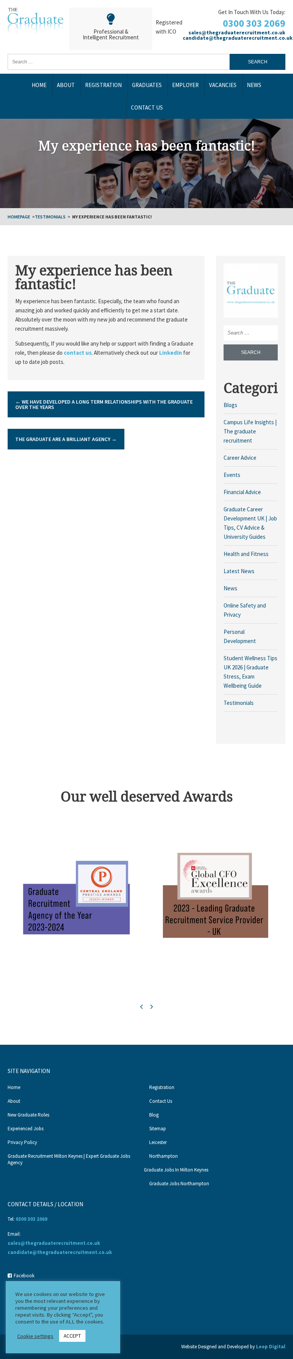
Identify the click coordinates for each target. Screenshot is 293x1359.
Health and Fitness (246, 553)
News (254, 85)
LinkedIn (170, 352)
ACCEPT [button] (72, 1336)
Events (232, 474)
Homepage (19, 217)
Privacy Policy (22, 1142)
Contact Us (147, 107)
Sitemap (157, 1128)
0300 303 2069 (254, 23)
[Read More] (251, 290)
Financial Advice (242, 492)
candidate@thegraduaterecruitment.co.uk (238, 37)
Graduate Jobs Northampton (179, 1183)
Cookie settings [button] (35, 1336)
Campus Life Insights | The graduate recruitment (250, 431)
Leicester (158, 1142)
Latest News (239, 571)
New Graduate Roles (28, 1115)
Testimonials (50, 217)
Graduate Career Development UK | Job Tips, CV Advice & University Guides (250, 523)
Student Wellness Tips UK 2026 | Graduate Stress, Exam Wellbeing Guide (250, 671)
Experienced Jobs (25, 1128)
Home (39, 85)
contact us (78, 352)
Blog (154, 1115)
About (66, 85)
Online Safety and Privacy (245, 610)
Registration (103, 85)
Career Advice (240, 457)
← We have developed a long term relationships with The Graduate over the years (104, 404)
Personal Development (240, 636)
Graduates (147, 85)
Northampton (163, 1156)
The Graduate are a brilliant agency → (66, 439)
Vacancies (223, 85)
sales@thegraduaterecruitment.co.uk (236, 32)
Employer (185, 85)
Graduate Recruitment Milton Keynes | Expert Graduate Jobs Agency (69, 1159)
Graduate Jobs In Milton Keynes (176, 1170)
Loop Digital (270, 1346)
